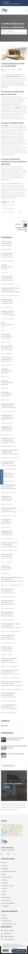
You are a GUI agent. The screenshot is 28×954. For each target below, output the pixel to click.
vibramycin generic (5, 334)
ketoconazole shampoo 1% (7, 589)
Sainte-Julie (5, 883)
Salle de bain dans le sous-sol (9, 923)
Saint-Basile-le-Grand (7, 885)
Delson (4, 894)
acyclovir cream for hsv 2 (7, 554)
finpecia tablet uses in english (8, 485)
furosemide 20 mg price (6, 299)
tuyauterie (3, 190)
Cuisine (4, 915)
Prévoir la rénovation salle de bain (15, 753)
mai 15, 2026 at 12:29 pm (7, 486)
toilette (19, 212)
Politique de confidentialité (8, 850)
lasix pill (3, 322)
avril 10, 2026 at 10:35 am (7, 290)
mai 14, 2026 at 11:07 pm (7, 463)
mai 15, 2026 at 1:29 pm (6, 498)
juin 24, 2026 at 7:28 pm (6, 625)
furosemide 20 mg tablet (7, 253)
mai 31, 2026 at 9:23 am (6, 544)
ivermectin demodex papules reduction (10, 624)
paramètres (15, 948)
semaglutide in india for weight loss (9, 450)
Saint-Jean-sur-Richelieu (8, 903)
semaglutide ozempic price (7, 473)
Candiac (4, 891)
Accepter (5, 950)
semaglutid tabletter (6, 496)
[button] (19, 951)
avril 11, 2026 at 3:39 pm (7, 324)
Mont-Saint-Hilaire (7, 877)
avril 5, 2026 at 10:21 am (7, 266)
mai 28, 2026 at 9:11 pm (6, 533)
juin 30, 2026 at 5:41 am (6, 660)
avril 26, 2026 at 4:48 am (7, 382)
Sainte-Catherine (6, 900)
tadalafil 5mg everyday (6, 531)
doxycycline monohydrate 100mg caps (10, 288)
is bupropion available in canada (9, 542)
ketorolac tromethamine (7, 612)
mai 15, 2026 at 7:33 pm (6, 510)
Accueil (4, 31)
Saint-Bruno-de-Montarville (9, 871)
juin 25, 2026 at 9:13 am (6, 637)
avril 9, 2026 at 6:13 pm (6, 278)
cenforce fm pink (5, 392)
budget (4, 205)
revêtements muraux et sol (8, 212)
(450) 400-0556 (6, 2)
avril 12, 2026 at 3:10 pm (7, 336)
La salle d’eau (12, 205)
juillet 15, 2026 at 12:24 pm (7, 683)
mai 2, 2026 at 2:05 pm (6, 428)
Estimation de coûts (9, 766)
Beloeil (4, 874)
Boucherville (5, 868)
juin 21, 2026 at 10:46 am (7, 614)
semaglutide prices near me (7, 438)
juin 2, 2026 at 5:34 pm (6, 567)
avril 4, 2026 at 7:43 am (6, 255)
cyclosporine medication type (8, 404)
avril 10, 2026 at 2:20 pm (7, 301)
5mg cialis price (4, 369)
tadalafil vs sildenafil (6, 357)
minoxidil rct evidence (6, 647)
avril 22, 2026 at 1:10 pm (7, 359)
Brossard (4, 862)
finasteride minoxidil (6, 241)
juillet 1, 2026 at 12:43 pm (7, 672)
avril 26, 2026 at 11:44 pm (7, 405)
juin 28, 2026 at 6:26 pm (6, 648)
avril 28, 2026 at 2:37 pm (7, 417)
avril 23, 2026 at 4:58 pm (7, 371)
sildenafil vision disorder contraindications (11, 681)
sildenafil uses (4, 380)
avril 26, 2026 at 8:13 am (7, 394)
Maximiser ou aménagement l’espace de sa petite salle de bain (21, 227)
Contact (7, 787)
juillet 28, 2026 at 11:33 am (7, 706)
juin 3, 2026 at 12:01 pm (6, 579)
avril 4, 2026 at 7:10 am (6, 243)
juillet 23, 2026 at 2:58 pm (7, 695)
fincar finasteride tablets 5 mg (8, 461)
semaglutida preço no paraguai (8, 508)
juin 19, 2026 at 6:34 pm (6, 591)
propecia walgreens (6, 519)
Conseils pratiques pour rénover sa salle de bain (13, 64)
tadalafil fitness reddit (6, 427)
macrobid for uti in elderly (7, 311)
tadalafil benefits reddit (6, 415)
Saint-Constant (6, 897)
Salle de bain (11, 31)
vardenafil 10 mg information (8, 693)
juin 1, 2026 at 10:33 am (6, 556)
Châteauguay (5, 906)
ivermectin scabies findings (7, 635)
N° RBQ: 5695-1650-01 (7, 848)
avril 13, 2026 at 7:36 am (7, 347)
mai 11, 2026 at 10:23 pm (7, 440)
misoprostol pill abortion (7, 276)
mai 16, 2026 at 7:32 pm (6, 521)
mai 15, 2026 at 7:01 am (6, 475)
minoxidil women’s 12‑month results (10, 670)
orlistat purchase (5, 566)
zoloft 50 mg (4, 265)
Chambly (4, 880)
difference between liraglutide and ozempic (11, 577)
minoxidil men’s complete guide (8, 658)
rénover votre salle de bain (9, 208)
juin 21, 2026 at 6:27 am (6, 602)
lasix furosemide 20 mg (6, 346)
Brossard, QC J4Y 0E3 (9, 930)
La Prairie (4, 888)
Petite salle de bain (7, 921)
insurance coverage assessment (8, 705)
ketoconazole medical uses (7, 600)
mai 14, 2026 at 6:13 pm (6, 452)
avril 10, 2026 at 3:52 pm (7, 313)
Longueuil (4, 865)
